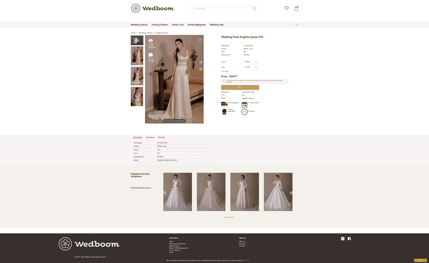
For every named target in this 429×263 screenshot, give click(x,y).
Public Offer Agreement (178, 248)
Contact (242, 246)
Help (171, 241)
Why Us (242, 241)
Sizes (171, 252)
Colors (223, 49)
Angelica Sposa (248, 98)
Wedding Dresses (139, 24)
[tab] (137, 137)
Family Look (178, 24)
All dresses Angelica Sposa (141, 187)
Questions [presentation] (150, 137)
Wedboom (88, 257)
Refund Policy (174, 246)
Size (223, 67)
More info (246, 260)
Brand (223, 98)
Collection (225, 92)
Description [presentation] (137, 137)
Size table (225, 71)
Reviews (242, 244)
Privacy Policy (174, 250)
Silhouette (225, 46)
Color (223, 62)
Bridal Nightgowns (197, 24)
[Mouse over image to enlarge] (174, 79)
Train (223, 52)
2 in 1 (223, 95)
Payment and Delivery (177, 244)
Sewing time (226, 55)
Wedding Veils (217, 24)
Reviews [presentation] (161, 137)
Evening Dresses (160, 24)
